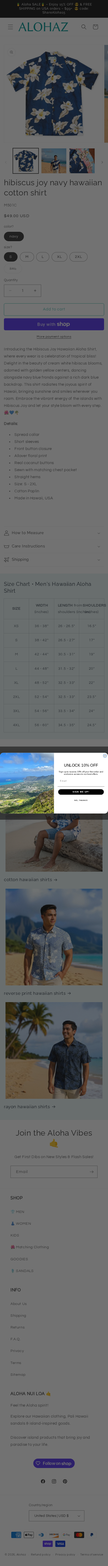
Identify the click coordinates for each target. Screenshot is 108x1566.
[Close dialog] (105, 756)
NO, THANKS (81, 800)
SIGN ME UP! (81, 792)
